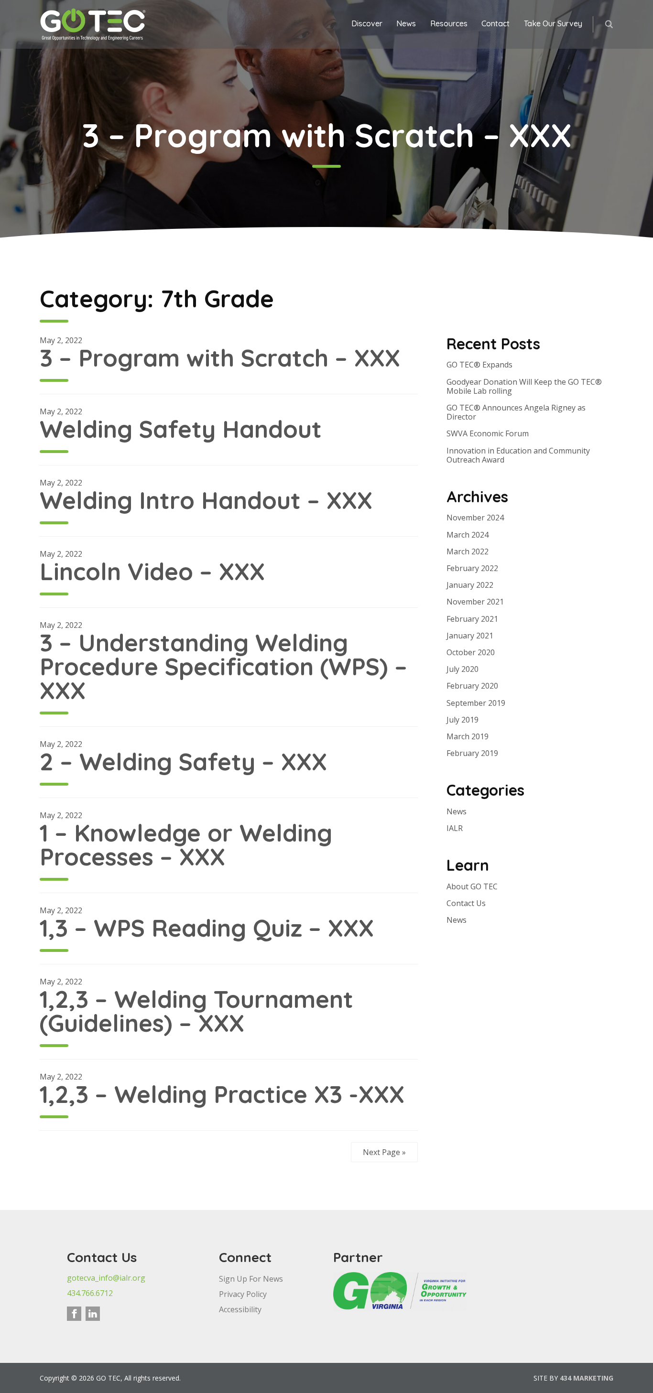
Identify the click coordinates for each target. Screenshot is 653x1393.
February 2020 (472, 685)
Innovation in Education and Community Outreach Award (518, 455)
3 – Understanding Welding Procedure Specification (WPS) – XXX (223, 666)
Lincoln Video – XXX (152, 571)
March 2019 (467, 736)
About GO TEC (472, 886)
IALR (454, 828)
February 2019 (472, 753)
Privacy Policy (243, 1294)
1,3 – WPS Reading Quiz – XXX (207, 928)
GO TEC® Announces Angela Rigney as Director (516, 412)
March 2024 (467, 534)
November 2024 (475, 517)
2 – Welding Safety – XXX (183, 761)
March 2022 (467, 551)
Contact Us (466, 903)
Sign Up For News (251, 1279)
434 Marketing (586, 1377)
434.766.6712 (90, 1293)
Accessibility (240, 1309)
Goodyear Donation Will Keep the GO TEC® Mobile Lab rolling (524, 386)
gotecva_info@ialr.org (106, 1278)
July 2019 (462, 719)
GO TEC (94, 24)
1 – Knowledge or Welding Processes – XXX (186, 845)
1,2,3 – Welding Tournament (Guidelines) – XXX (196, 1011)
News (456, 811)
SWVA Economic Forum (487, 433)
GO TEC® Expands (479, 364)
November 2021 (475, 601)
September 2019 (475, 703)
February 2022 (472, 568)
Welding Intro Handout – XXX (206, 500)
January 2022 (469, 585)
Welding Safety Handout (181, 429)
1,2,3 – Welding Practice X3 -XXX (222, 1094)
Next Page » (384, 1152)
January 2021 (469, 635)
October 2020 (470, 652)
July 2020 (462, 669)
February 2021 (472, 619)
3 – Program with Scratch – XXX (220, 358)
